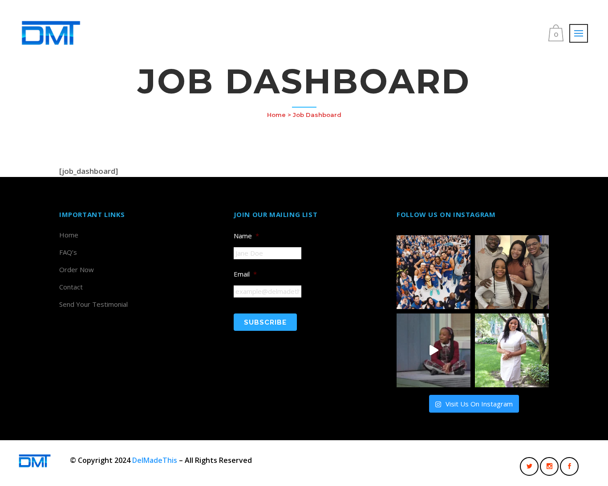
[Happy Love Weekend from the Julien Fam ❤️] (512, 272)
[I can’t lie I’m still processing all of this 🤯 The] (433, 272)
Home (276, 114)
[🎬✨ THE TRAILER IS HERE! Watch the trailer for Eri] (433, 350)
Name (246, 235)
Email (245, 273)
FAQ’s (68, 252)
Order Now (76, 269)
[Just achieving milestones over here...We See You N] (512, 350)
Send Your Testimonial (93, 304)
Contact (71, 286)
